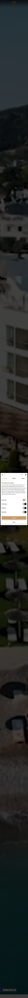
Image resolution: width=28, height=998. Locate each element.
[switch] (25, 504)
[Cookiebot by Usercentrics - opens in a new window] (17, 475)
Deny (14, 522)
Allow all (14, 517)
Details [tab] (14, 478)
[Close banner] (26, 475)
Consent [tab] (5, 478)
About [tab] (23, 478)
